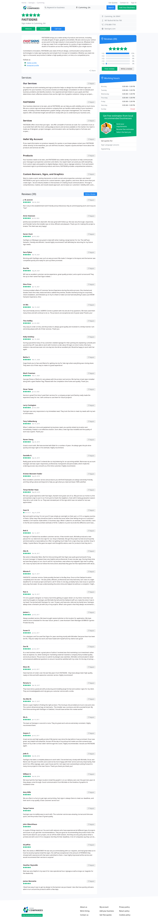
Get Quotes (113, 3)
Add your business (107, 911)
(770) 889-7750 (110, 24)
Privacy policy (124, 907)
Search (111, 7)
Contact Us (124, 3)
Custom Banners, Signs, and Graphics (43, 174)
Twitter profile (32, 63)
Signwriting (105, 149)
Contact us (84, 915)
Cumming (40, 3)
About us (83, 907)
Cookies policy (124, 915)
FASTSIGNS (29, 19)
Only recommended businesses (32, 915)
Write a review (126, 69)
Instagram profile (33, 65)
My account (104, 907)
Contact (43, 29)
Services (27, 120)
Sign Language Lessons (110, 145)
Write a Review (90, 194)
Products (28, 155)
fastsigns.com (110, 29)
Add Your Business (127, 7)
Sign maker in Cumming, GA (34, 23)
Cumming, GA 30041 (112, 16)
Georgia (31, 3)
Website (28, 29)
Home (24, 3)
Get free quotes (106, 915)
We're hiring (84, 911)
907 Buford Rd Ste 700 (113, 20)
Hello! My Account (33, 139)
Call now (58, 29)
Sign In (133, 3)
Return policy (124, 911)
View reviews (109, 69)
